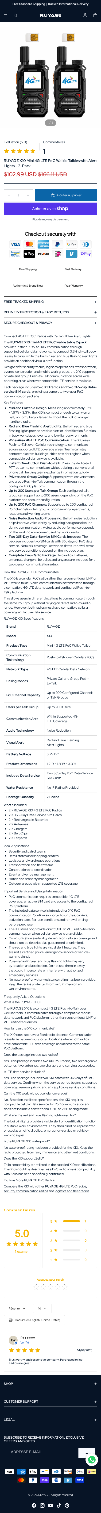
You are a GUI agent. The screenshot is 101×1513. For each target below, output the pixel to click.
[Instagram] (42, 1505)
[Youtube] (50, 1505)
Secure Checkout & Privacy (28, 323)
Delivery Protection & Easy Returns (36, 312)
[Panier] (95, 15)
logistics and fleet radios (72, 1191)
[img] (20, 151)
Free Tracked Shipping (24, 302)
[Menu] (5, 15)
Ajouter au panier (69, 195)
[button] (69, 1221)
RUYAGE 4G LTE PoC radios (65, 1186)
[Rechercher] (15, 15)
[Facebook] (34, 1505)
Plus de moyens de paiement (50, 219)
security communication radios (26, 1191)
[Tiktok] (59, 1505)
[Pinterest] (67, 1505)
